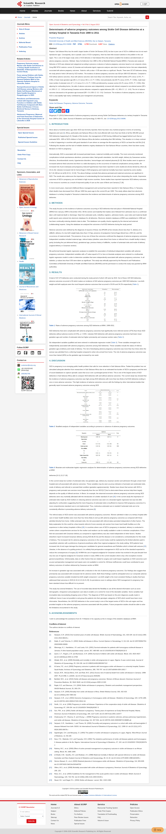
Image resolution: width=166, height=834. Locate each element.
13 (50, 710)
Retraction (133, 817)
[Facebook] (25, 353)
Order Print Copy (24, 154)
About (84, 11)
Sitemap (54, 817)
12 (50, 704)
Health (21, 261)
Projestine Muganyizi (56, 38)
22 (145, 546)
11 (50, 698)
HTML (80, 44)
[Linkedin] (32, 353)
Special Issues (79, 824)
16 (50, 733)
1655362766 (25, 374)
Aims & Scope (24, 29)
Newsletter (22, 150)
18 (114, 496)
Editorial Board (24, 42)
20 (50, 761)
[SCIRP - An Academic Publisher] (31, 4)
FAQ (19, 163)
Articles (34, 11)
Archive (22, 38)
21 (50, 767)
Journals (48, 11)
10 (50, 692)
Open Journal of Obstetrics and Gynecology (65, 24)
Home (22, 11)
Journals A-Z (55, 808)
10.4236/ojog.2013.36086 (62, 44)
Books (61, 11)
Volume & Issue (103, 820)
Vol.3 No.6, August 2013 (90, 24)
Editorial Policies (80, 811)
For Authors (78, 814)
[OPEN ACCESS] (122, 4)
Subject (53, 811)
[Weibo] (39, 353)
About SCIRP (80, 804)
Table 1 (135, 284)
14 (50, 717)
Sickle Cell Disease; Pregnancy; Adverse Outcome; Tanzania (70, 103)
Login (144, 4)
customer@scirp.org (28, 365)
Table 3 (114, 342)
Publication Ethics (136, 811)
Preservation (134, 814)
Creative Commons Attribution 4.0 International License (100, 795)
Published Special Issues (27, 137)
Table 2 (120, 337)
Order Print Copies (104, 811)
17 (50, 739)
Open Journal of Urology (28, 207)
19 (50, 755)
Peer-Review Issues (81, 817)
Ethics (76, 808)
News (72, 11)
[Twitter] (19, 353)
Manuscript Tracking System (108, 808)
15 (50, 723)
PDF (74, 44)
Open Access (134, 808)
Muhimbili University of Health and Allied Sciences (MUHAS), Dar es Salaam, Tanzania (80, 41)
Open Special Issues (26, 133)
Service (101, 804)
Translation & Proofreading (107, 814)
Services (97, 11)
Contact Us (22, 159)
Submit (110, 11)
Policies (134, 804)
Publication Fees (25, 47)
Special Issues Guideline (27, 142)
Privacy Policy (135, 820)
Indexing (22, 51)
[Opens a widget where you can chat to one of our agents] (157, 830)
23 (50, 780)
